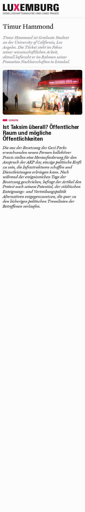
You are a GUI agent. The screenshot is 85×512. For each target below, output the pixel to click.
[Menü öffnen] (80, 9)
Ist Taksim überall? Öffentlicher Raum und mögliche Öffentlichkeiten (41, 133)
